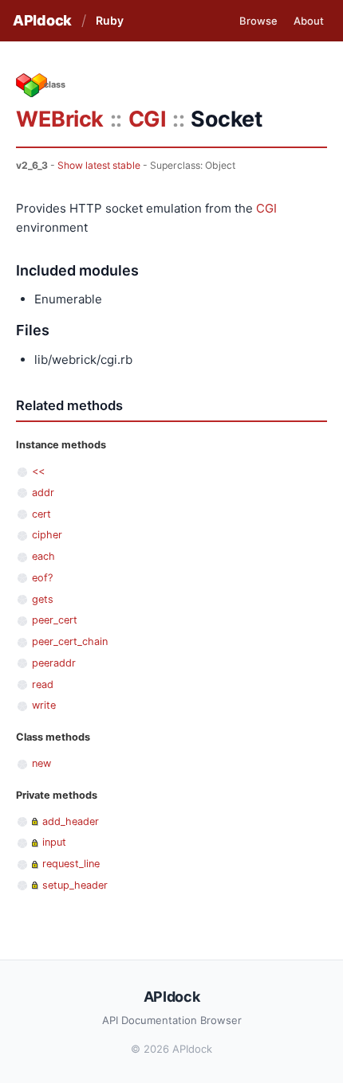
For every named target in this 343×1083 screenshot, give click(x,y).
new (41, 763)
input (54, 842)
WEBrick (60, 119)
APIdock (42, 20)
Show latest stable (98, 165)
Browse (258, 20)
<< (38, 471)
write (44, 705)
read (42, 684)
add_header (70, 821)
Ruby (110, 20)
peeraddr (54, 663)
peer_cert (54, 620)
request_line (71, 864)
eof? (42, 578)
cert (41, 514)
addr (43, 492)
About (309, 20)
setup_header (75, 885)
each (43, 556)
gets (42, 599)
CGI (147, 119)
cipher (47, 535)
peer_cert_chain (70, 641)
